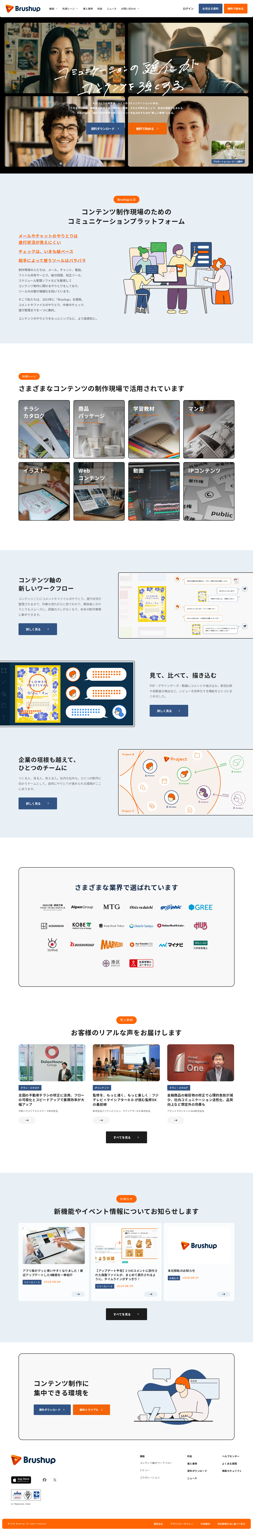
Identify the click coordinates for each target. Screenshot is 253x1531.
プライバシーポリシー (182, 1523)
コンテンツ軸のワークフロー (156, 1462)
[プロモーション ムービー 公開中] (228, 150)
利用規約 (205, 1523)
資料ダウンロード (197, 1470)
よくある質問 (229, 1463)
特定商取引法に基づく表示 (231, 1523)
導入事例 (192, 1463)
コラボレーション (150, 1477)
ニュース (192, 1478)
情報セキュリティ (232, 1470)
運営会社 (158, 1523)
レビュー (145, 1470)
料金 (189, 1456)
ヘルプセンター (231, 1456)
